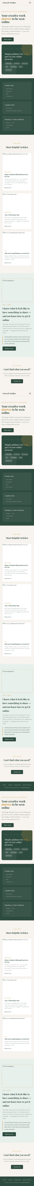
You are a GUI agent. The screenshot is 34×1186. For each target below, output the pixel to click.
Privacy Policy (17, 785)
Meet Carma (7, 39)
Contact (10, 785)
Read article (8, 187)
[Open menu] (30, 3)
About (4, 785)
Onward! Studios (25, 787)
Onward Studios (9, 3)
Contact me (17, 381)
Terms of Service (27, 785)
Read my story (9, 348)
